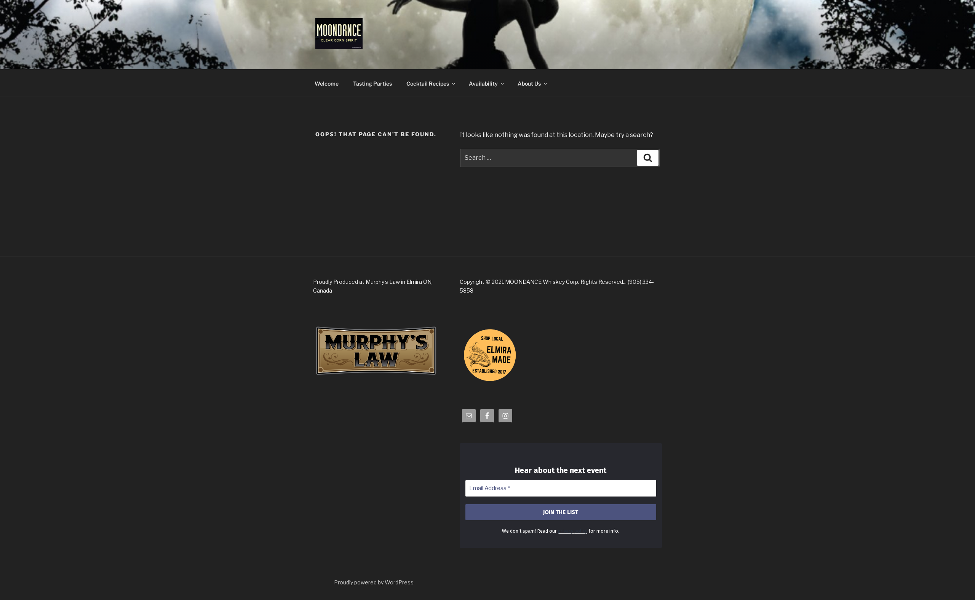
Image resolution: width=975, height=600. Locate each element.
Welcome (327, 83)
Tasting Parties (372, 83)
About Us (529, 83)
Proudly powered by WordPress (374, 582)
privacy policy (572, 531)
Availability (483, 83)
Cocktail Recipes (427, 83)
